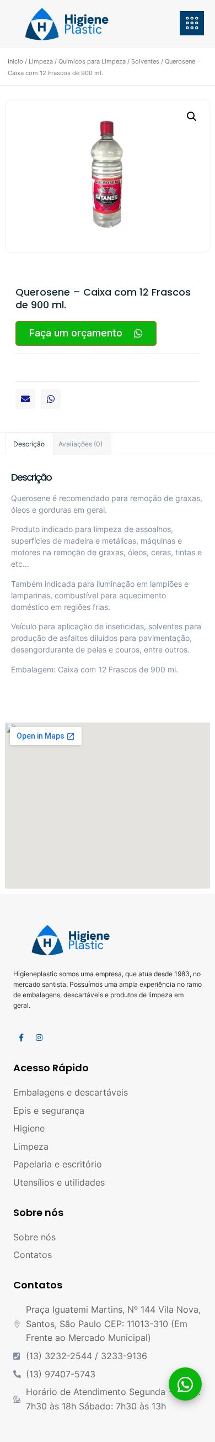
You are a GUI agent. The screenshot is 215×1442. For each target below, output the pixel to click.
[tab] (29, 444)
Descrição (29, 444)
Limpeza (41, 61)
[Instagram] (39, 1037)
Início (15, 61)
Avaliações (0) (80, 444)
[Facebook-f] (21, 1037)
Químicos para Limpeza (92, 61)
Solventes (145, 61)
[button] (25, 399)
